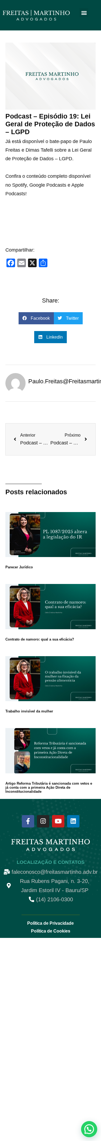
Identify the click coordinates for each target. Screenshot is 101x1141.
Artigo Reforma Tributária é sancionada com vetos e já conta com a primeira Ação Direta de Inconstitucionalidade (48, 787)
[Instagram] (43, 821)
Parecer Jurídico (19, 567)
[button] (83, 12)
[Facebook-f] (28, 821)
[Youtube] (58, 821)
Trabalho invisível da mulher (29, 711)
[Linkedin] (73, 821)
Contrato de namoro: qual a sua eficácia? (39, 639)
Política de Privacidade (50, 923)
